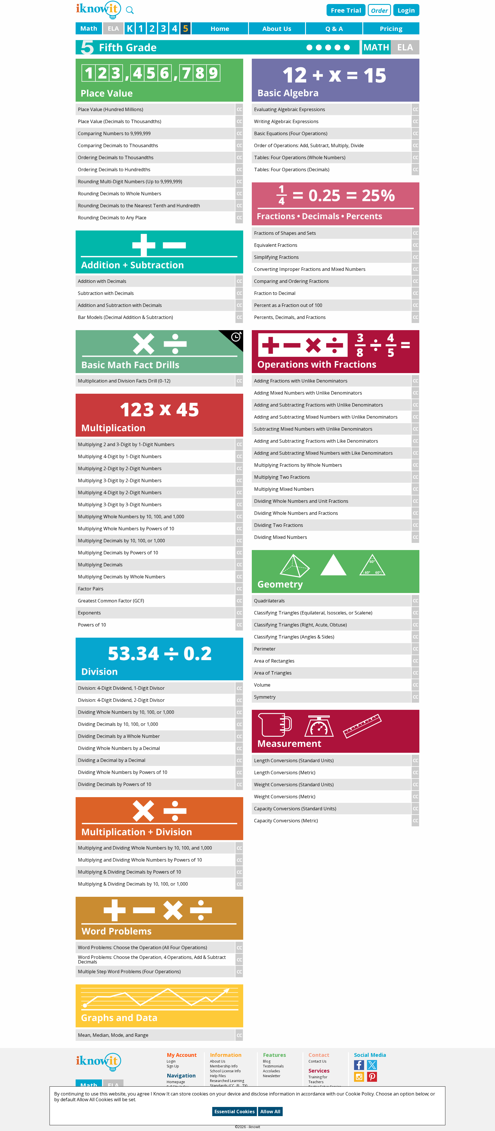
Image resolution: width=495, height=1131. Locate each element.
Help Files (218, 1075)
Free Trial (346, 10)
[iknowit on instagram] (359, 1076)
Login (406, 10)
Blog (266, 1061)
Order (379, 10)
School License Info (225, 1071)
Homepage (176, 1081)
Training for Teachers (318, 1079)
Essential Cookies (235, 1111)
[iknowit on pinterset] (372, 1076)
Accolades (271, 1071)
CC (232, 1085)
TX (244, 1085)
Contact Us (317, 1061)
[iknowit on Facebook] (359, 1064)
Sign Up (173, 1066)
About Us (217, 1061)
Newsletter (271, 1075)
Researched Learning (227, 1080)
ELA (113, 28)
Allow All (270, 1111)
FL (238, 1085)
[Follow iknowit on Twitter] (372, 1064)
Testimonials (273, 1066)
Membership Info (224, 1066)
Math (88, 28)
